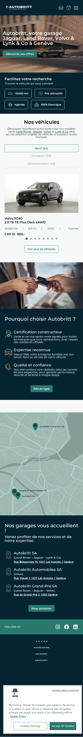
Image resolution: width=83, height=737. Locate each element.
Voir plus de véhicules (42, 249)
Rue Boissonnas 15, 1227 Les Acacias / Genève (44, 561)
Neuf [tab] (38, 148)
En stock (61, 7)
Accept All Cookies (63, 725)
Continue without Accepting (65, 690)
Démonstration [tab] (38, 163)
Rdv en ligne (42, 388)
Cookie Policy (18, 716)
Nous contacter (41, 608)
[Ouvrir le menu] (76, 7)
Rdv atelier (68, 7)
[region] (42, 709)
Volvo (47, 131)
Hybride (19, 104)
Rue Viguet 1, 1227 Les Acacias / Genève (40, 578)
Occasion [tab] (38, 156)
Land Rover (23, 131)
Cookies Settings (30, 725)
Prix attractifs (54, 93)
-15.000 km (21, 93)
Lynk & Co (61, 131)
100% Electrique (51, 104)
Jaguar (37, 131)
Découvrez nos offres (20, 54)
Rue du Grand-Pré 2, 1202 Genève (36, 594)
